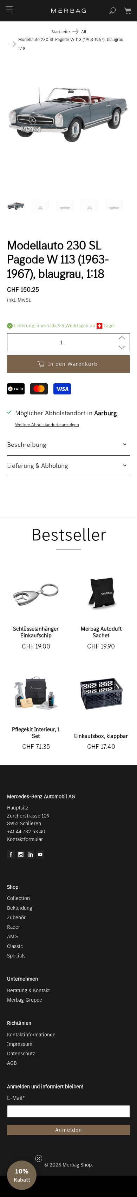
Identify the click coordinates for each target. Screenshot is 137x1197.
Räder (13, 926)
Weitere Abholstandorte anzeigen (47, 425)
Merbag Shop (77, 1164)
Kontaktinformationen (31, 1034)
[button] (22, 1175)
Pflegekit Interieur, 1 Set (36, 733)
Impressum (19, 1044)
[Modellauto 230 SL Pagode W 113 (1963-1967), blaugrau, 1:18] (68, 114)
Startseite (60, 31)
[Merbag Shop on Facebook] (11, 856)
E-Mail (16, 1098)
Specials (16, 955)
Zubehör (16, 917)
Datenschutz (21, 1053)
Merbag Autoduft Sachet (101, 632)
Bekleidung (19, 908)
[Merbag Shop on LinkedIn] (31, 856)
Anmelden (68, 1130)
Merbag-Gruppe (24, 999)
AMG (12, 936)
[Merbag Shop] (68, 10)
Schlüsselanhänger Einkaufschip (36, 632)
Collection (18, 898)
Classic (15, 946)
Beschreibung (26, 444)
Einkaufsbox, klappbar (101, 736)
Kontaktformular (25, 839)
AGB (12, 1063)
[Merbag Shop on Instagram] (21, 856)
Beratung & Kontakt (28, 990)
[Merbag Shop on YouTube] (40, 856)
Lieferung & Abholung (37, 465)
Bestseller (68, 534)
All (83, 31)
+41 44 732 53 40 (26, 831)
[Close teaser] (38, 1158)
